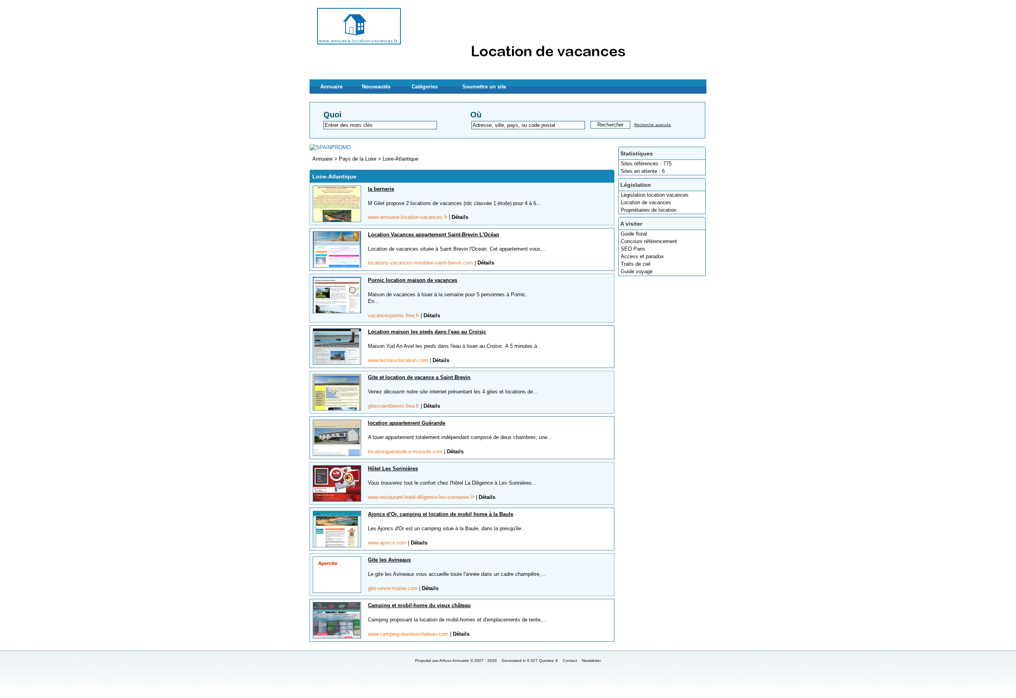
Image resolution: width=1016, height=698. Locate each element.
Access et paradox (642, 256)
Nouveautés (376, 87)
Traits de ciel (635, 264)
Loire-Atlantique (400, 159)
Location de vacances (646, 202)
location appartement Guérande (406, 423)
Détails (460, 217)
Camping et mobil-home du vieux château (419, 605)
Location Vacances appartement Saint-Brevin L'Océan (433, 235)
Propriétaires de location (648, 210)
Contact (570, 660)
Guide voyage (636, 271)
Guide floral (634, 234)
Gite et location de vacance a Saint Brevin (419, 377)
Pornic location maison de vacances (412, 280)
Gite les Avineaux (389, 560)
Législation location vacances (655, 195)
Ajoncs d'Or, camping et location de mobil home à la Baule (440, 514)
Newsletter (591, 660)
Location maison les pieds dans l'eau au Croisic (427, 332)
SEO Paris (633, 249)
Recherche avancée (652, 125)
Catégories (425, 87)
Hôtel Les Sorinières (393, 469)
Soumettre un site (484, 87)
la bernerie (381, 189)
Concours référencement (649, 241)
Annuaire (331, 87)
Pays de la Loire (358, 159)
